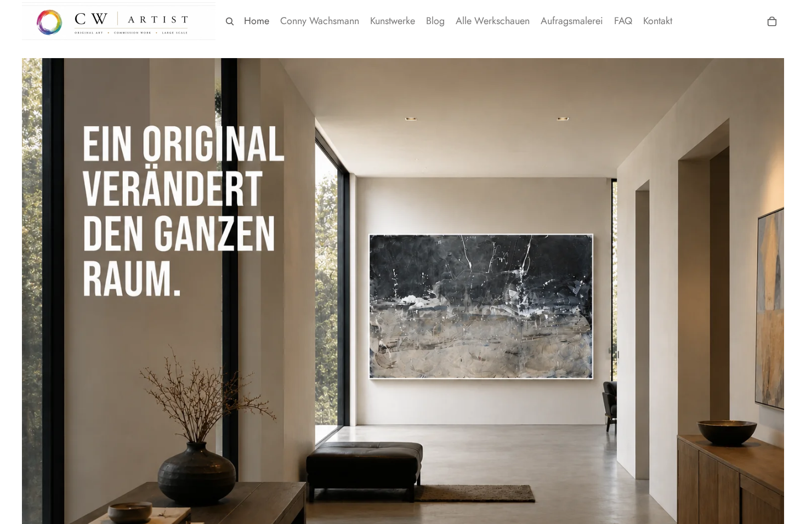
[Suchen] (230, 21)
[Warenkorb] (772, 21)
